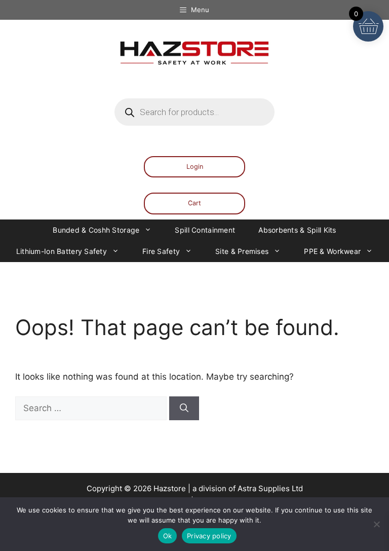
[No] (376, 524)
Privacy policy (209, 536)
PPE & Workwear (332, 251)
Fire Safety (161, 251)
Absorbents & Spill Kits (297, 230)
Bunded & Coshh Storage (96, 230)
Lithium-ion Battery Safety (61, 251)
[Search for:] (92, 408)
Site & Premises (241, 251)
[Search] (184, 408)
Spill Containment (205, 230)
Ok (167, 536)
